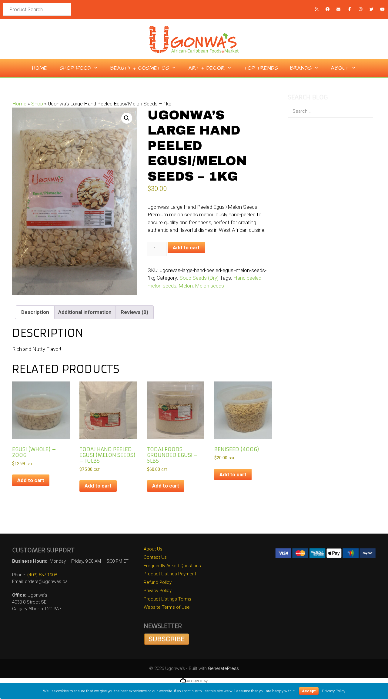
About (340, 68)
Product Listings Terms (167, 599)
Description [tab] (35, 312)
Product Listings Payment (170, 574)
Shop (37, 104)
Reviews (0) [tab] (134, 312)
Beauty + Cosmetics (139, 68)
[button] (126, 118)
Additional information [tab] (85, 312)
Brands (301, 68)
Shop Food (75, 68)
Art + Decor (207, 68)
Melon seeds (209, 286)
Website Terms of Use (167, 607)
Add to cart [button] (30, 480)
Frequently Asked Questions (172, 565)
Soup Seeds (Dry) (199, 278)
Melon (186, 286)
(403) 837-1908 (42, 575)
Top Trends (261, 68)
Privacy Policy (158, 590)
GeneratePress (223, 668)
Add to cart (186, 248)
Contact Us (155, 557)
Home (39, 68)
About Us (153, 549)
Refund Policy (158, 582)
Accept (309, 691)
